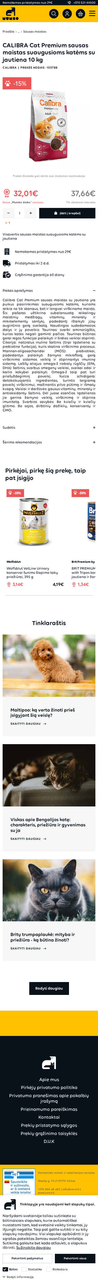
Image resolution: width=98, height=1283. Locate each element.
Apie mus (49, 1079)
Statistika (35, 1269)
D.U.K (49, 1141)
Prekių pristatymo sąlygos (49, 1125)
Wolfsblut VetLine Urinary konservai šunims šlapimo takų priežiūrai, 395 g (32, 572)
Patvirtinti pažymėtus (27, 1258)
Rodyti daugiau (49, 988)
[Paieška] (54, 13)
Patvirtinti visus (75, 1258)
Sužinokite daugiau (33, 1247)
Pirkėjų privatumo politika (49, 1087)
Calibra (10, 67)
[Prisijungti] (67, 13)
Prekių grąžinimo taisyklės (49, 1133)
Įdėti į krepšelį (70, 213)
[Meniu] (92, 13)
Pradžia (8, 31)
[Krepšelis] (80, 13)
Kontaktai (49, 1117)
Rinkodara (60, 1269)
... (19, 31)
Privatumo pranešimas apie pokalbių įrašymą (49, 1098)
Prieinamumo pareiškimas (49, 1109)
